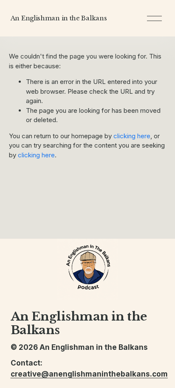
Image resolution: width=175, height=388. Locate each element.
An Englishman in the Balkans (59, 18)
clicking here (131, 136)
